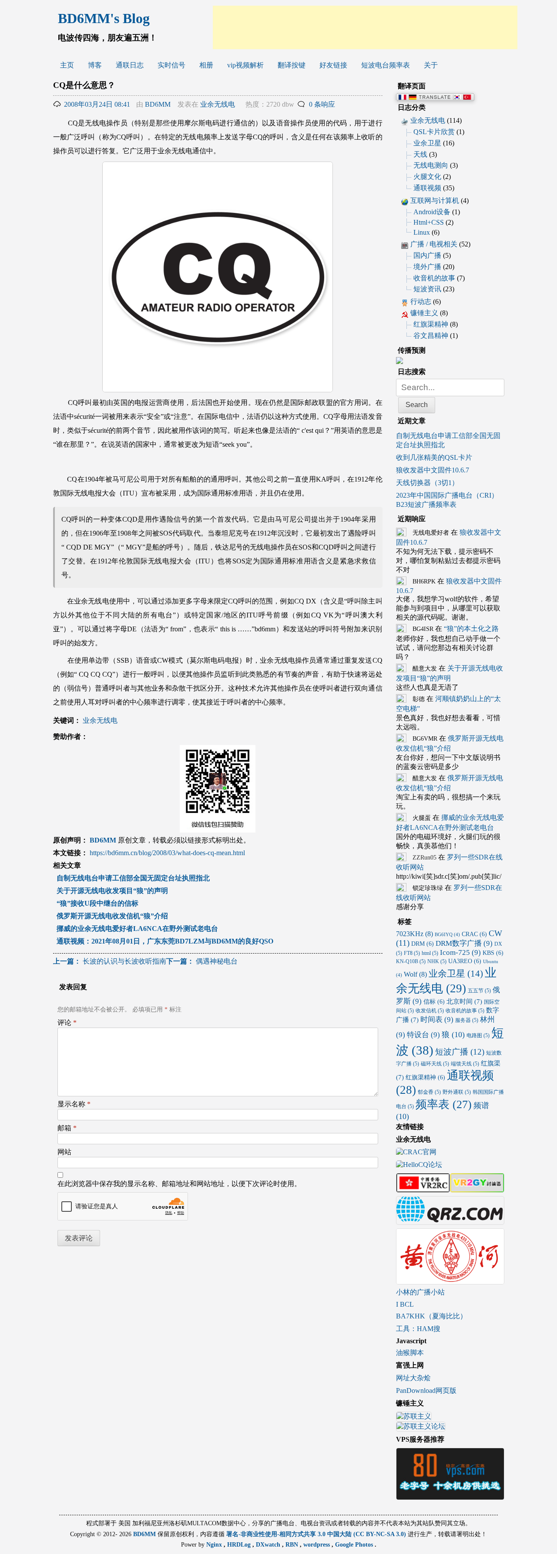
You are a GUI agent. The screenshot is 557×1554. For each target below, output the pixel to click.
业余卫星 (427, 143)
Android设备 (431, 212)
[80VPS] (450, 1496)
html (430, 953)
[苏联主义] (414, 1417)
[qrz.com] (450, 1220)
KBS (493, 953)
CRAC (474, 934)
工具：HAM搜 (418, 1328)
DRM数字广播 (464, 943)
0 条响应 (322, 104)
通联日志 (130, 65)
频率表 (444, 1104)
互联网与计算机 (434, 200)
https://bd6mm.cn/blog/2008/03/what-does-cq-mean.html (167, 852)
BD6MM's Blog (104, 18)
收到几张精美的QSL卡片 (434, 457)
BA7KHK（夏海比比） (431, 1316)
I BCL (405, 1304)
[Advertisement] (365, 27)
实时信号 (171, 65)
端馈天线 (465, 1064)
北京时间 (464, 1001)
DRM (422, 943)
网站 (64, 1152)
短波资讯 (427, 289)
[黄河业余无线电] (450, 1280)
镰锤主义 (424, 313)
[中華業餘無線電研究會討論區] (423, 1188)
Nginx (215, 1544)
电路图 (478, 1035)
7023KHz (414, 933)
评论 (67, 1022)
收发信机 (430, 1011)
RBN (292, 1544)
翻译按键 (291, 65)
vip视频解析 (245, 65)
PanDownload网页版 (426, 1390)
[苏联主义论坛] (421, 1427)
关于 (431, 65)
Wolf (415, 974)
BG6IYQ (447, 934)
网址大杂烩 (413, 1378)
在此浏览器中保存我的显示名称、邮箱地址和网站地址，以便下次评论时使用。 (179, 1183)
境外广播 (427, 266)
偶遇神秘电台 (202, 961)
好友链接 (333, 65)
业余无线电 (217, 104)
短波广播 (459, 1051)
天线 (420, 154)
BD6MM (158, 104)
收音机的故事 (434, 278)
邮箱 (67, 1128)
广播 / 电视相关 (433, 244)
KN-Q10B (411, 961)
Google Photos (355, 1544)
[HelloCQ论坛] (419, 1165)
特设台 (423, 1035)
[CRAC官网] (416, 1152)
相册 (206, 65)
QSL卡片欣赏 (434, 131)
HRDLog (239, 1544)
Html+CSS (428, 222)
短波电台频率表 (385, 65)
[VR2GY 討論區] (477, 1188)
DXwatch (269, 1544)
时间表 (436, 1019)
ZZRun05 (424, 857)
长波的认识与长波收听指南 (109, 961)
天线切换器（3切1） (427, 482)
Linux (421, 232)
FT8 (412, 953)
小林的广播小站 (420, 1292)
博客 (95, 65)
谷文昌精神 (430, 335)
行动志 (420, 301)
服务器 (466, 1020)
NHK (436, 961)
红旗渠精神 (430, 324)
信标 (434, 1001)
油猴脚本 (410, 1352)
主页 (67, 65)
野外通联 (457, 1092)
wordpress (317, 1544)
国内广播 (427, 255)
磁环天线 (435, 1064)
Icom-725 (460, 952)
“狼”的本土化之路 (471, 628)
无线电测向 (430, 165)
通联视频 (427, 188)
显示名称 (74, 1104)
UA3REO (464, 961)
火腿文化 (427, 176)
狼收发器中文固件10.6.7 (432, 470)
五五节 (479, 991)
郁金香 (429, 1092)
